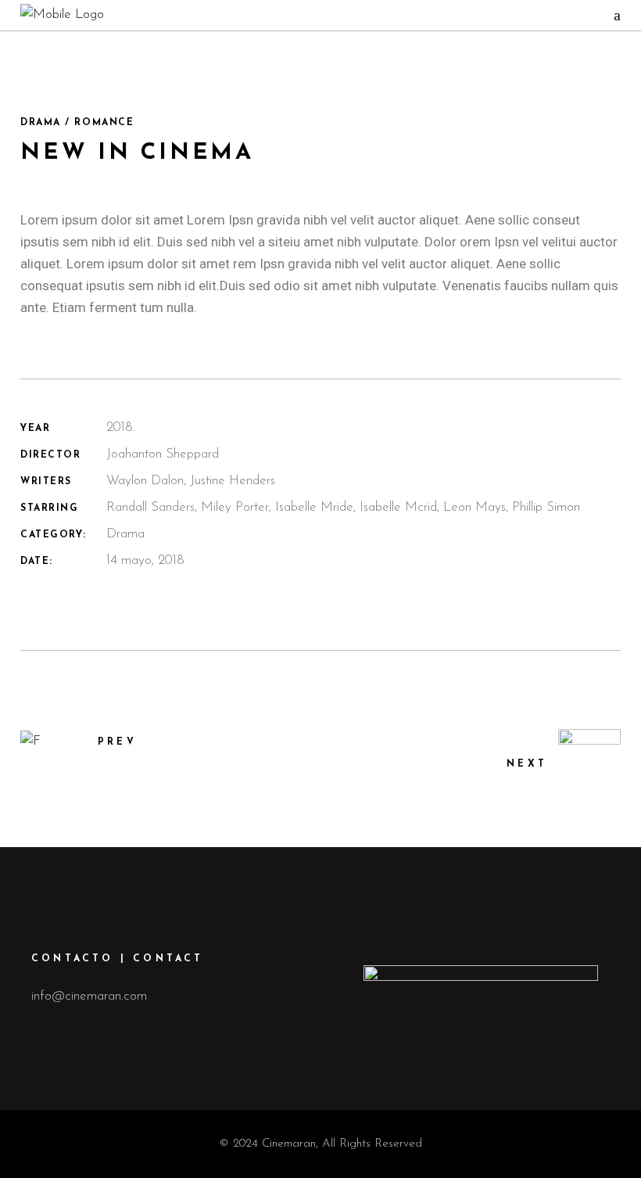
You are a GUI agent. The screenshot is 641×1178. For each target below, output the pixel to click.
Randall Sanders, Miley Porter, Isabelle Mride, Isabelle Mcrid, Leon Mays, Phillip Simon (343, 507)
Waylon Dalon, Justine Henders (190, 480)
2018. (120, 427)
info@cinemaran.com (89, 996)
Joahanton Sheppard (162, 454)
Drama (125, 534)
